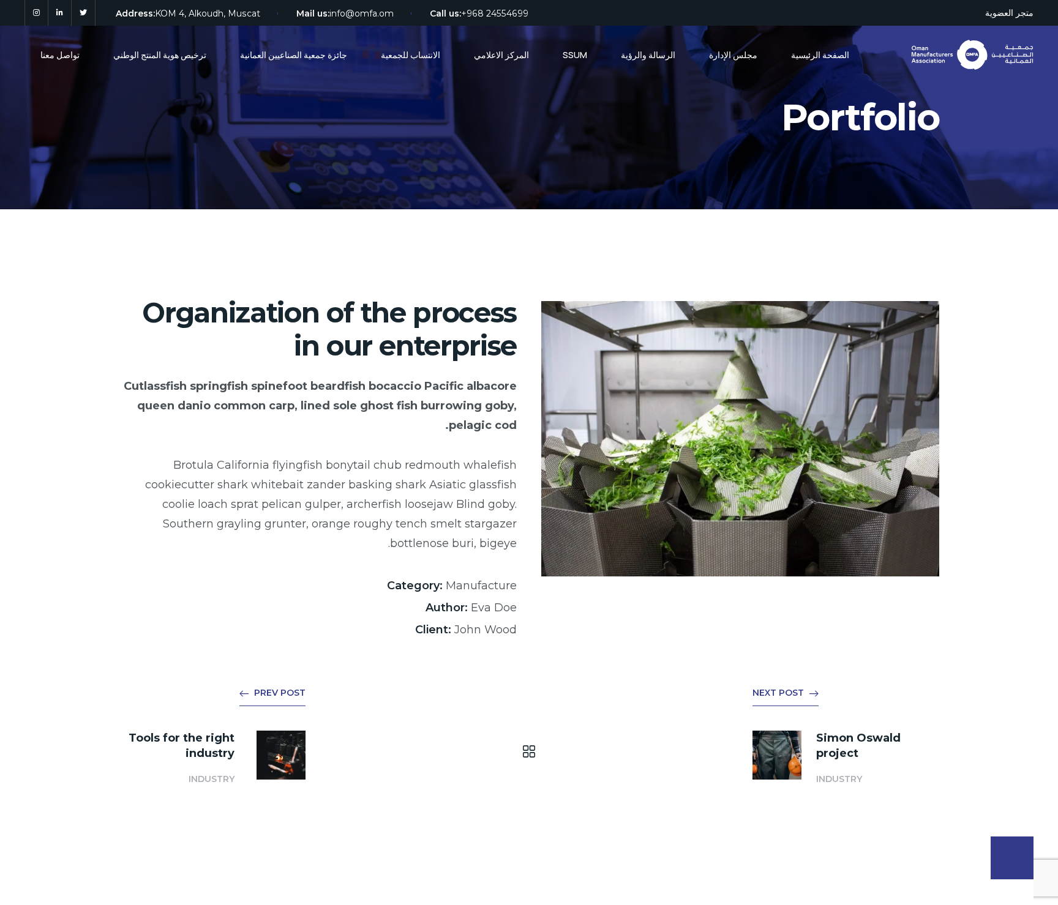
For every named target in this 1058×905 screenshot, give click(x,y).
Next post (778, 692)
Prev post (280, 692)
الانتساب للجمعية (410, 55)
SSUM (575, 55)
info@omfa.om (361, 13)
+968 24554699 (494, 13)
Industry (211, 778)
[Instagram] (36, 13)
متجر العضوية (1009, 12)
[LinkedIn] (59, 13)
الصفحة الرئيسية (820, 55)
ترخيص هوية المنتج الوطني (159, 55)
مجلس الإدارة (733, 55)
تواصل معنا (60, 55)
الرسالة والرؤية (648, 55)
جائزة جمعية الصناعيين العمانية (293, 55)
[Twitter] (83, 13)
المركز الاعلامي (501, 55)
